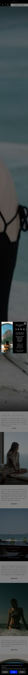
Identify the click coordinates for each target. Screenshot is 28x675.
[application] (14, 669)
